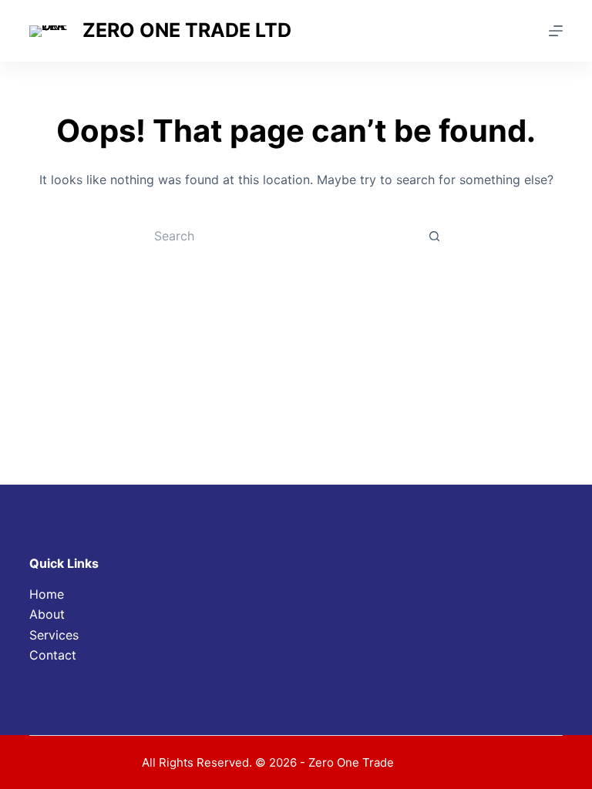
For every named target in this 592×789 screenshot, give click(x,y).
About (47, 614)
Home (46, 594)
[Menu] (556, 31)
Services (54, 635)
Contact (52, 655)
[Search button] (434, 235)
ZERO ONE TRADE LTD (186, 30)
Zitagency (423, 762)
